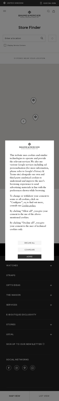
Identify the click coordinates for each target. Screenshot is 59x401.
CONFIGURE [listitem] (30, 249)
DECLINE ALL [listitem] (29, 243)
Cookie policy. (29, 205)
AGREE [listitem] (29, 256)
